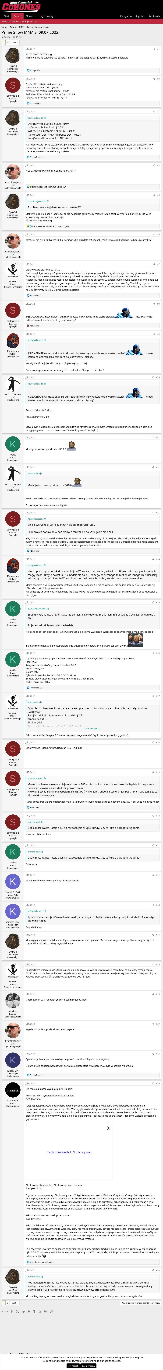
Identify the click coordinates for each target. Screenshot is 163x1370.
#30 (158, 1270)
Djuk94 (7, 37)
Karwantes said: (35, 518)
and (49, 186)
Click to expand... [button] (93, 728)
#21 (158, 845)
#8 (158, 303)
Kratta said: (33, 473)
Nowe (29, 16)
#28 (158, 1053)
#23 (158, 905)
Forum (17, 16)
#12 (158, 467)
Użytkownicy (46, 16)
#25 (158, 964)
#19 (158, 772)
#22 (158, 875)
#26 (158, 994)
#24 (158, 934)
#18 (158, 742)
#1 (158, 49)
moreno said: (34, 821)
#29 (158, 1083)
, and (50, 226)
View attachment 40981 (102, 1289)
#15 (158, 602)
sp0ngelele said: (35, 117)
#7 (158, 264)
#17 (158, 696)
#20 (158, 815)
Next (13, 42)
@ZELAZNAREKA (35, 316)
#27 (158, 1024)
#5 (158, 195)
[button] (35, 16)
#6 (158, 234)
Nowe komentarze (10, 21)
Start (6, 16)
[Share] (154, 49)
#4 (158, 165)
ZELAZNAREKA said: (37, 608)
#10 (158, 377)
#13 (158, 512)
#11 (158, 437)
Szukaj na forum (29, 21)
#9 (158, 334)
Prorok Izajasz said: (37, 201)
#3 (158, 111)
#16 (158, 653)
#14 (158, 559)
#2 (158, 78)
